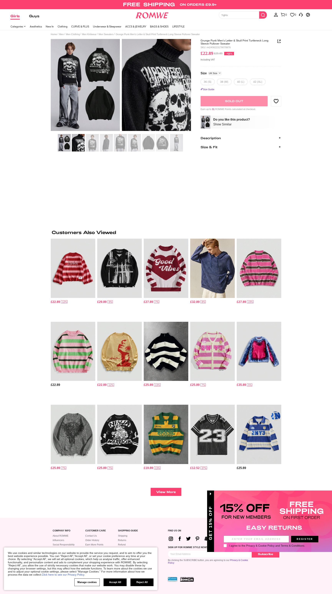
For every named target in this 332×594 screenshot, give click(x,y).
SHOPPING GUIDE (128, 530)
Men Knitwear (89, 34)
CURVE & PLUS (80, 26)
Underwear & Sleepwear (107, 26)
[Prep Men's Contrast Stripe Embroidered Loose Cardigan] (212, 351)
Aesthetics (36, 26)
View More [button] (166, 492)
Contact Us (91, 535)
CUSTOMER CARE (95, 530)
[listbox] (276, 14)
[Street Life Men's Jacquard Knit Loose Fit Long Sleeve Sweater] (259, 351)
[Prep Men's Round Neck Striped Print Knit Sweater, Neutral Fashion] (73, 268)
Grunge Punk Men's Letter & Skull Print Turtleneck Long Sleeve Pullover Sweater (234, 42)
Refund (122, 544)
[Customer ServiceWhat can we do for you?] (301, 14)
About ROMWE (60, 535)
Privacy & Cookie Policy (260, 545)
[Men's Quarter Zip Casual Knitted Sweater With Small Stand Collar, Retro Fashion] (166, 351)
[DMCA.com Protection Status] (187, 579)
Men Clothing (73, 34)
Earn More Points (94, 544)
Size (209, 73)
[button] (276, 101)
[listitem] (73, 279)
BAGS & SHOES (159, 26)
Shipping (122, 535)
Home (54, 34)
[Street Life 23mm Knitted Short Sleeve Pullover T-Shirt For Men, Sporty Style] (212, 434)
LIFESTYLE (178, 26)
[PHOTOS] (121, 85)
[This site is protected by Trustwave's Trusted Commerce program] (172, 579)
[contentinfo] (55, 302)
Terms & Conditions (292, 545)
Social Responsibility (64, 544)
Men (61, 34)
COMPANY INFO (61, 530)
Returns (122, 540)
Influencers (58, 540)
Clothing (62, 26)
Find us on (174, 530)
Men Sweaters (106, 34)
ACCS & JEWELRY (135, 26)
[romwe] (152, 14)
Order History (92, 540)
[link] (166, 4)
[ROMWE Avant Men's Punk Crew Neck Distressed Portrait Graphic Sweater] (119, 351)
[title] (166, 232)
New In (50, 26)
